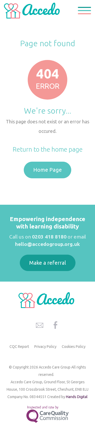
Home (29, 30)
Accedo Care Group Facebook (55, 325)
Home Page (47, 170)
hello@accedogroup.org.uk (47, 244)
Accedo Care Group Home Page (33, 10)
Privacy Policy (45, 346)
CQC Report (19, 346)
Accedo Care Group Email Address (39, 325)
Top (84, 400)
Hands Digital (77, 397)
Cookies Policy (74, 346)
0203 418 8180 (49, 237)
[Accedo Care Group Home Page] (47, 300)
